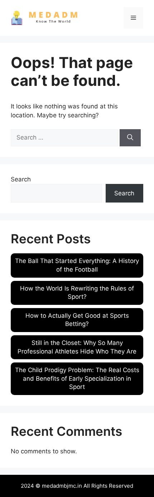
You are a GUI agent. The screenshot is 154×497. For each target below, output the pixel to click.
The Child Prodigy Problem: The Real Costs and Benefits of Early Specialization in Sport (77, 378)
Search (21, 179)
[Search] (130, 137)
